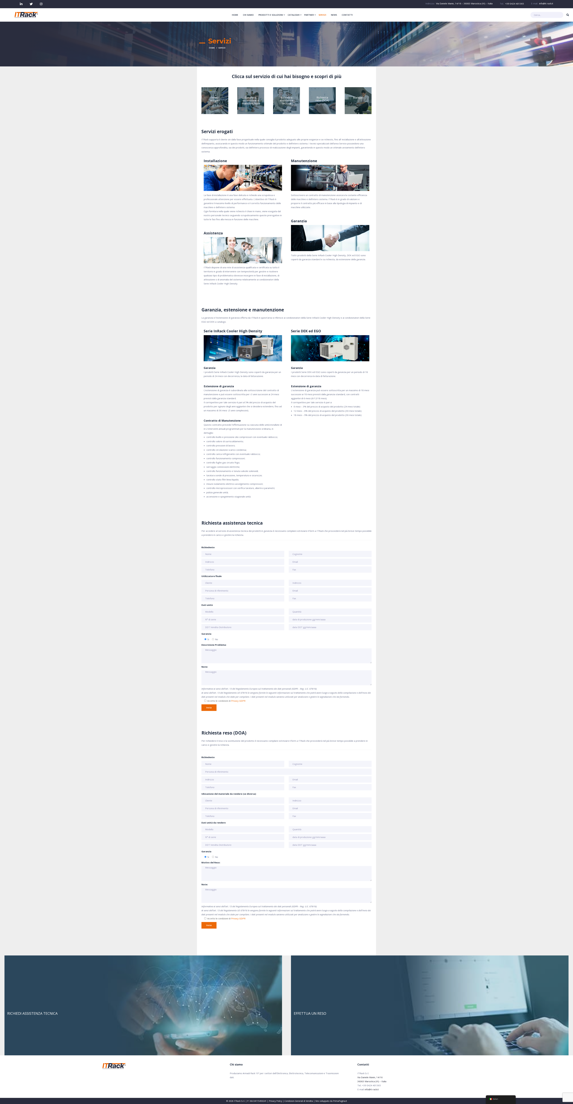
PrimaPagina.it (340, 1101)
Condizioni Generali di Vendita (298, 1101)
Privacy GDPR (238, 700)
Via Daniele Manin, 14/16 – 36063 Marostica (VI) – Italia (464, 3)
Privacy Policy (275, 1101)
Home (212, 47)
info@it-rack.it (546, 3)
